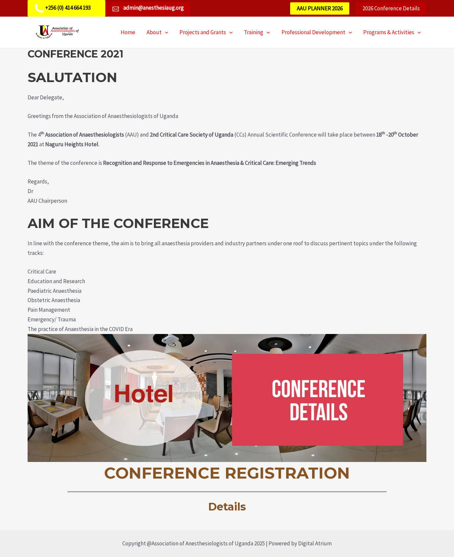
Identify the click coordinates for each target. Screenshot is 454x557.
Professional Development (313, 32)
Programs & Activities (388, 32)
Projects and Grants (202, 32)
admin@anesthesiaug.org (153, 7)
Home (128, 32)
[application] (165, 32)
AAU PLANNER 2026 (320, 8)
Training (253, 32)
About (154, 32)
